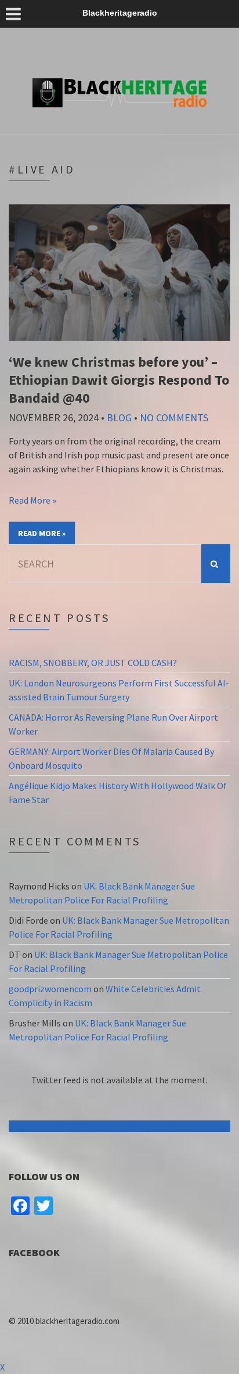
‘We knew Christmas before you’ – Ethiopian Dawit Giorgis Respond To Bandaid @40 (119, 380)
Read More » (32, 500)
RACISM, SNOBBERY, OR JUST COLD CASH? (93, 662)
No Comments (174, 417)
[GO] (215, 563)
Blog (119, 417)
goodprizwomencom (50, 989)
